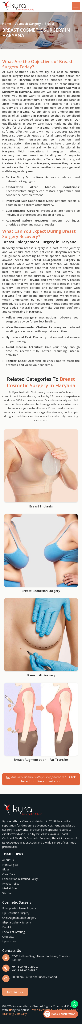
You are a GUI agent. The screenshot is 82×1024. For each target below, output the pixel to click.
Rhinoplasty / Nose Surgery (19, 908)
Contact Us (15, 992)
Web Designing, (42, 1010)
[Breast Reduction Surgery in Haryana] (41, 550)
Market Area (10, 888)
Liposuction (9, 941)
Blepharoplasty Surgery (16, 922)
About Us (8, 860)
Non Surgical (10, 864)
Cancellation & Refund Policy (20, 879)
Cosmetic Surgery (28, 24)
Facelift (6, 927)
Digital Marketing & (66, 1010)
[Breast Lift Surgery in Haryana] (41, 634)
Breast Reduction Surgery (41, 591)
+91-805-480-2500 (24, 966)
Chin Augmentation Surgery (19, 917)
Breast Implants (41, 506)
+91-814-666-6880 (24, 970)
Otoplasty (8, 936)
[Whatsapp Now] (74, 1004)
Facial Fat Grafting (13, 932)
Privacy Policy (10, 883)
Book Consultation (62, 1014)
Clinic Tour (8, 874)
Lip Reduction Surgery (15, 913)
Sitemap (7, 893)
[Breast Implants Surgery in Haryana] (41, 465)
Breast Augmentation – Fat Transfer (41, 760)
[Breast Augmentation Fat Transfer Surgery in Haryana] (41, 719)
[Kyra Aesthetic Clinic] (18, 6)
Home (6, 24)
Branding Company (14, 1013)
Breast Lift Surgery (41, 675)
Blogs (5, 869)
